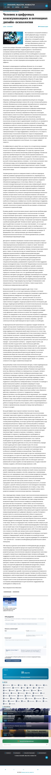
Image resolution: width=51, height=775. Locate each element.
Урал (27, 685)
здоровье (13, 690)
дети (36, 687)
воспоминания (8, 687)
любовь (29, 693)
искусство (27, 690)
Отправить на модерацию (13, 660)
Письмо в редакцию (29, 769)
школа (6, 703)
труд (19, 701)
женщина (42, 687)
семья (46, 698)
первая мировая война (38, 695)
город (24, 687)
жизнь (6, 690)
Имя (6, 630)
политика (7, 698)
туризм (24, 701)
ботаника (40, 685)
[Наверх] (46, 757)
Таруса (21, 685)
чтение (46, 701)
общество (29, 695)
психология (16, 591)
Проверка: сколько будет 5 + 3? (12, 650)
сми (6, 701)
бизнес (33, 685)
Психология (15, 11)
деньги (30, 687)
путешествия (38, 698)
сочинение (12, 701)
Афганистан (7, 685)
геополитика (16, 687)
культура (14, 693)
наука (6, 695)
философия (31, 701)
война (46, 685)
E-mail (31, 630)
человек (39, 701)
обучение (21, 695)
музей (43, 693)
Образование (7, 11)
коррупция (7, 693)
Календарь (17, 769)
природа (14, 698)
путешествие (30, 698)
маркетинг (37, 693)
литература (22, 693)
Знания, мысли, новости (21, 5)
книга (41, 690)
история (34, 690)
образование (13, 695)
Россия (14, 685)
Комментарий (8, 637)
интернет (20, 690)
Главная (8, 769)
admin (4, 26)
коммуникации (7, 591)
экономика (13, 703)
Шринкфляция (42, 769)
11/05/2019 (9, 26)
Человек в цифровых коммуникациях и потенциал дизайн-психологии (25, 18)
